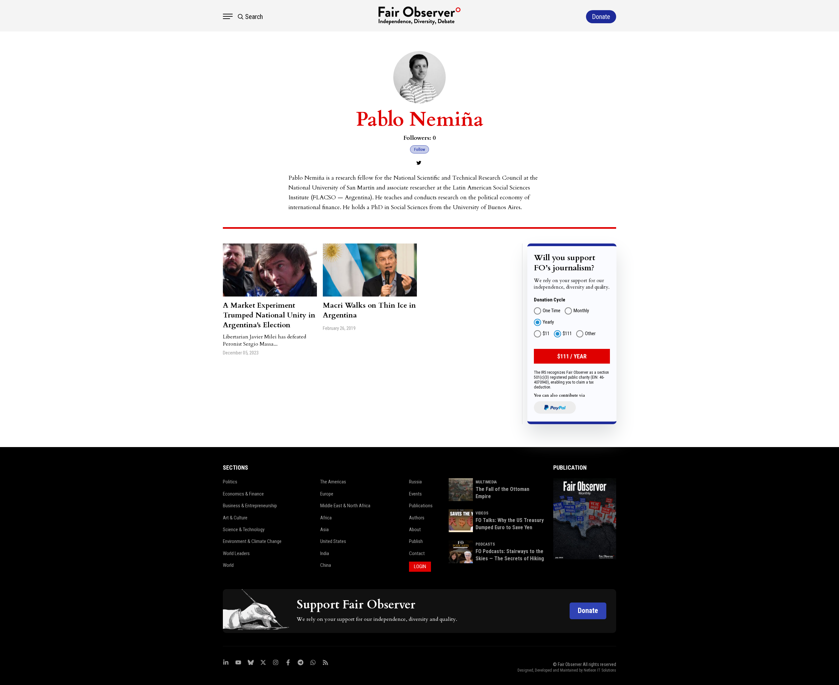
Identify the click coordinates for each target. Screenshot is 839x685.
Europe (326, 494)
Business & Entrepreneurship (250, 506)
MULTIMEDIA (486, 482)
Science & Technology (243, 529)
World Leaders (236, 553)
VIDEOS (482, 513)
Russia (415, 482)
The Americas (333, 482)
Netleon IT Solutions (600, 670)
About (415, 529)
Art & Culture (235, 518)
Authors (416, 518)
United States (333, 541)
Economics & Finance (243, 494)
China (325, 565)
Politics (230, 482)
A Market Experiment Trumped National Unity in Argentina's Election (269, 315)
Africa (326, 518)
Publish (416, 541)
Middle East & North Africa (345, 506)
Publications (421, 506)
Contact (417, 553)
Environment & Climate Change (252, 541)
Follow (419, 149)
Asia (324, 529)
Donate (588, 610)
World (228, 565)
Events (415, 494)
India (324, 553)
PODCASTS (485, 544)
